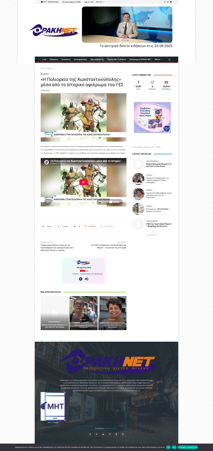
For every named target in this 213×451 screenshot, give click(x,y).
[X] (122, 434)
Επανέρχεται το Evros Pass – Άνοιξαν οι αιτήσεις (158, 210)
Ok (168, 447)
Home (43, 68)
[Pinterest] (109, 434)
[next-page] (46, 334)
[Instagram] (167, 1)
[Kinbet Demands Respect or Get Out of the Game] (55, 313)
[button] (169, 60)
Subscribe (166, 81)
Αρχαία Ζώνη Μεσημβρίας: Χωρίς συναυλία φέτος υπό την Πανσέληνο (112, 325)
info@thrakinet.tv (111, 428)
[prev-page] (42, 334)
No (174, 447)
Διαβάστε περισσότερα (188, 447)
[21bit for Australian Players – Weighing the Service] (138, 224)
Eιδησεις (50, 68)
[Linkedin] (103, 434)
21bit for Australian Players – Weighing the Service (159, 225)
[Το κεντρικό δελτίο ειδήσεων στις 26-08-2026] (127, 25)
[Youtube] (170, 1)
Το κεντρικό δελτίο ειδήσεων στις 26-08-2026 (136, 46)
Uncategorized (54, 322)
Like (138, 81)
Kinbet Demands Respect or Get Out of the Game (54, 326)
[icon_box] (100, 2)
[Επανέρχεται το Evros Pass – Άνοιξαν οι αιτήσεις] (138, 209)
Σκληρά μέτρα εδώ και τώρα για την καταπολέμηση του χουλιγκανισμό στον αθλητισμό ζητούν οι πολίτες (57, 247)
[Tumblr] (116, 434)
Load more (151, 235)
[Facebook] (164, 1)
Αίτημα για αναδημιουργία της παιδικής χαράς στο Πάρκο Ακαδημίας (83, 325)
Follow (152, 81)
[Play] (81, 279)
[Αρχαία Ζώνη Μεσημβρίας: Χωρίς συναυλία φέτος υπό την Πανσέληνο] (112, 313)
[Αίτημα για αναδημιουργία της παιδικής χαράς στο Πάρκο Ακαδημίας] (84, 313)
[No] (210, 447)
